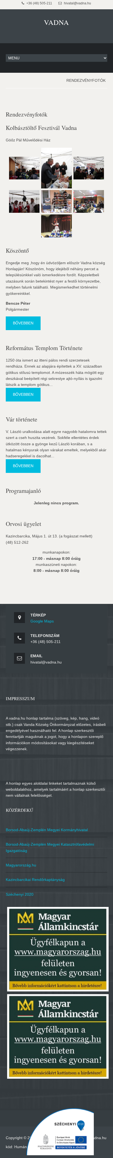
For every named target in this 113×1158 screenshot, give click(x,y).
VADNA (56, 22)
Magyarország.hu (21, 865)
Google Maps (42, 621)
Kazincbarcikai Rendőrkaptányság (35, 879)
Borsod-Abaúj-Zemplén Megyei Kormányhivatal (47, 830)
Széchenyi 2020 (19, 894)
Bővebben (23, 323)
